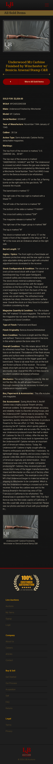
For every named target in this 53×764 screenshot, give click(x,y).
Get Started (11, 677)
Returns (9, 708)
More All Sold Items (34, 81)
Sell (7, 696)
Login (8, 625)
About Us (10, 641)
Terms (8, 725)
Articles (9, 654)
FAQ (7, 702)
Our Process (11, 683)
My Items (10, 612)
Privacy (9, 731)
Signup (9, 619)
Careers (9, 648)
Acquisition (10, 689)
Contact (9, 660)
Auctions (10, 606)
